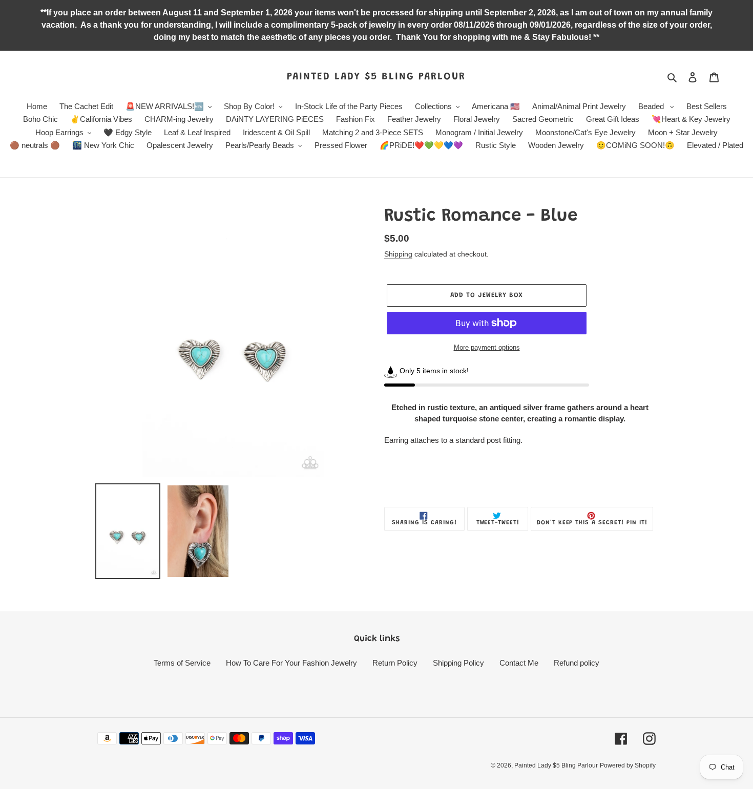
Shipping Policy (458, 662)
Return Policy (394, 662)
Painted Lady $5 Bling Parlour (376, 77)
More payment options (487, 347)
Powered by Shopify (628, 765)
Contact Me (518, 662)
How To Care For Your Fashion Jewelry (291, 662)
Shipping (398, 254)
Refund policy (576, 662)
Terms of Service (182, 662)
